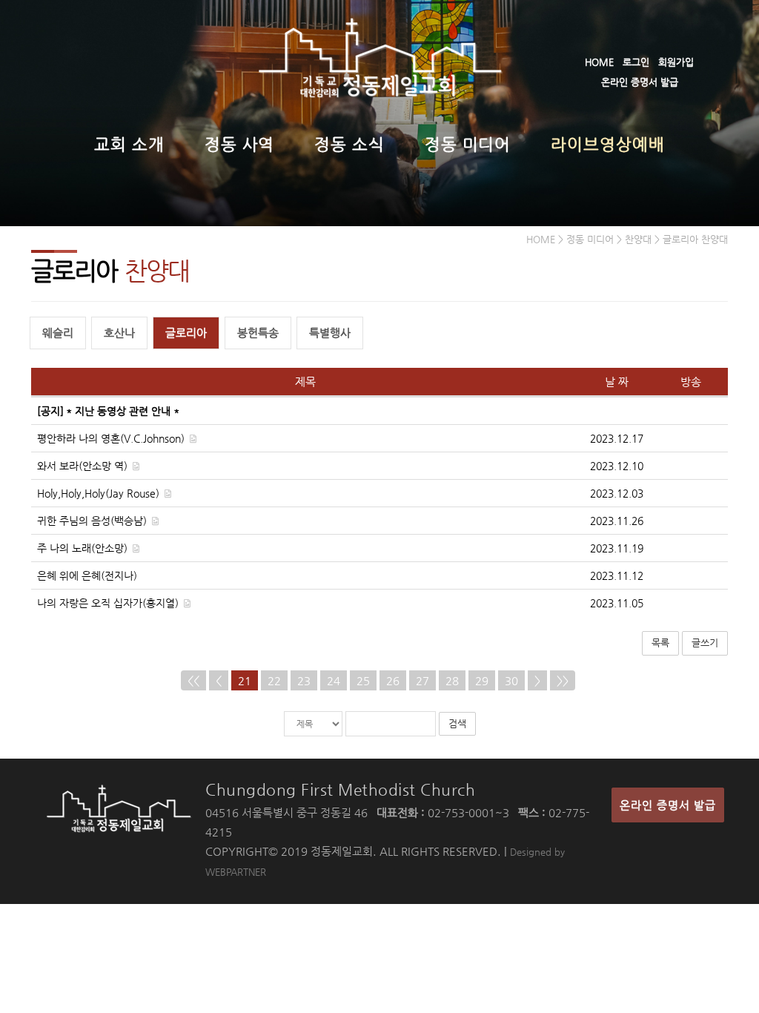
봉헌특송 (258, 332)
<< (193, 680)
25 (363, 680)
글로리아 (186, 332)
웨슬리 (57, 332)
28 (452, 680)
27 (422, 680)
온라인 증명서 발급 (639, 82)
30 (511, 680)
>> (563, 680)
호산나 (119, 332)
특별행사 (330, 332)
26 (393, 680)
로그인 (636, 61)
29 (481, 680)
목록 (660, 642)
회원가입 (676, 61)
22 (274, 680)
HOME (599, 61)
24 (333, 680)
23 (304, 680)
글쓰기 (705, 642)
